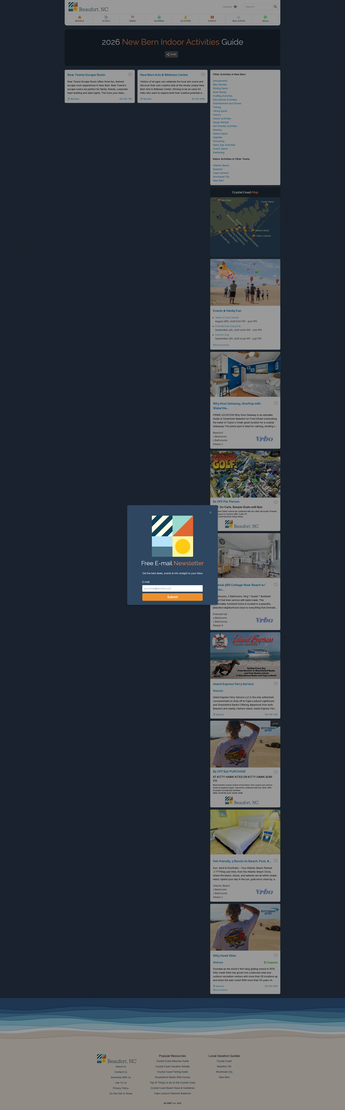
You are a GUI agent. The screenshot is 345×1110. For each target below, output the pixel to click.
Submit (172, 597)
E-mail (146, 581)
